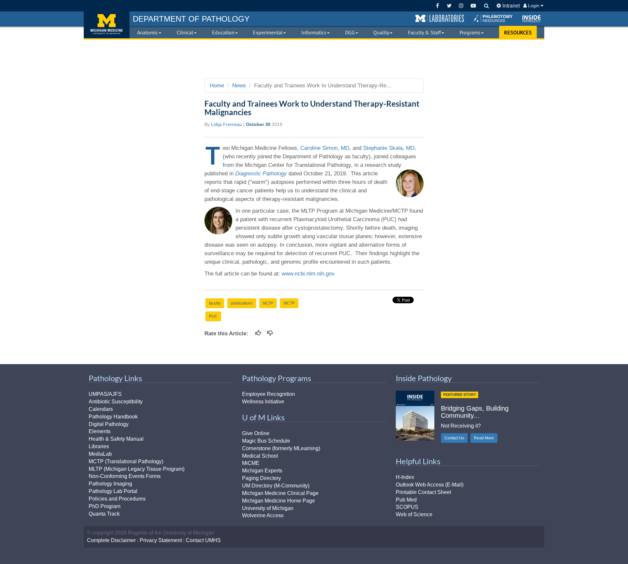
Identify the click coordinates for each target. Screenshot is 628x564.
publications (242, 303)
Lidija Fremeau (226, 124)
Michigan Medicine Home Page (278, 500)
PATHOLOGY (191, 18)
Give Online (256, 433)
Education (223, 32)
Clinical (185, 32)
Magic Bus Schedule (266, 441)
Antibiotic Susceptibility (116, 401)
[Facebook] (437, 5)
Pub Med (406, 499)
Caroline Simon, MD (324, 148)
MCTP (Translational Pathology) (126, 461)
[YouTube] (473, 5)
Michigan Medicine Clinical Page (280, 493)
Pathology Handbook (113, 416)
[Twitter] (449, 5)
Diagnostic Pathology (261, 173)
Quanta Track (104, 514)
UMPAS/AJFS (105, 394)
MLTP (268, 303)
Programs (470, 32)
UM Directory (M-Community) (275, 485)
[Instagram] (461, 5)
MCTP (289, 303)
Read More (484, 438)
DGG (350, 32)
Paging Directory (261, 478)
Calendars (101, 409)
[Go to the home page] (107, 25)
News (239, 85)
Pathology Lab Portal (113, 491)
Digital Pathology (109, 424)
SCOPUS (407, 507)
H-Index (405, 477)
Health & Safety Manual (116, 439)
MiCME (250, 463)
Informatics (313, 32)
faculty (214, 303)
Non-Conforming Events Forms (125, 476)
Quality (381, 32)
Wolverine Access (263, 515)
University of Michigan (267, 508)
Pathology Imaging (110, 483)
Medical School (260, 456)
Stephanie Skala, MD (388, 148)
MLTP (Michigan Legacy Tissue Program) (136, 469)
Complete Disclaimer (111, 540)
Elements (100, 431)
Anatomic (147, 32)
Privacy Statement (161, 540)
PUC (213, 316)
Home (217, 85)
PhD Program (104, 506)
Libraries (99, 446)
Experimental (268, 32)
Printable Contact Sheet (423, 492)
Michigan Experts (262, 470)
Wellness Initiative (263, 401)
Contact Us (454, 438)
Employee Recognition (268, 394)
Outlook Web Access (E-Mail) (429, 484)
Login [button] (534, 5)
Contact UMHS (203, 540)
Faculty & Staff (424, 32)
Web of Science (414, 514)
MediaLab (100, 454)
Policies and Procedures (117, 499)
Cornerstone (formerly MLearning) (281, 448)
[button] (439, 19)
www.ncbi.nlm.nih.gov (308, 274)
